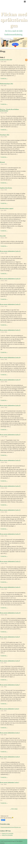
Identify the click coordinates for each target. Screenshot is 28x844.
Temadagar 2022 (4, 134)
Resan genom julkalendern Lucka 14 (10, 510)
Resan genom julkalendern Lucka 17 (10, 434)
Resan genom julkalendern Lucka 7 (10, 684)
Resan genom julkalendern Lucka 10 (10, 613)
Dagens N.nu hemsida (7, 833)
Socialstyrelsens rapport (6, 208)
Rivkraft (2, 162)
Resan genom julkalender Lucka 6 (9, 708)
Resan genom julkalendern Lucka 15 (10, 486)
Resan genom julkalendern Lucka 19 (10, 379)
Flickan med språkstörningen (14, 20)
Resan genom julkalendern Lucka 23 (10, 278)
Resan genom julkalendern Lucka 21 (10, 330)
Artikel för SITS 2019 (6, 59)
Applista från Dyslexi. (6, 188)
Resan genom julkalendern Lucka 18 (10, 405)
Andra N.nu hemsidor (7, 835)
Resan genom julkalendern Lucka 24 (10, 251)
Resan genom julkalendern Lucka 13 (10, 534)
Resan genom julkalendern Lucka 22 (10, 304)
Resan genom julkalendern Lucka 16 (10, 460)
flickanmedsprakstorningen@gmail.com (11, 827)
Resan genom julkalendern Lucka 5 (10, 732)
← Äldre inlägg (13, 808)
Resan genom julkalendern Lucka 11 (10, 587)
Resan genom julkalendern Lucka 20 (10, 357)
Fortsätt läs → (4, 78)
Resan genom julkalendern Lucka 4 (10, 756)
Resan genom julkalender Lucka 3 (9, 782)
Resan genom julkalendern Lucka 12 (10, 561)
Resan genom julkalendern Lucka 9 (10, 637)
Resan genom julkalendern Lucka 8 (10, 661)
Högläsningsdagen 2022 (6, 83)
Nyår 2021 (3, 236)
